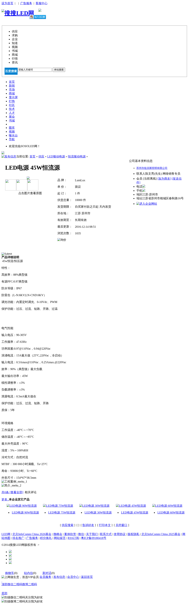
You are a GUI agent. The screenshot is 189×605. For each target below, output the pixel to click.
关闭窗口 (121, 525)
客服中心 (41, 3)
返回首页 (87, 576)
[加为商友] (164, 178)
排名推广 (18, 538)
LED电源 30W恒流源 (98, 512)
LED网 (5, 534)
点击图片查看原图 (30, 193)
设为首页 (7, 3)
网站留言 (60, 538)
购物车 (9, 573)
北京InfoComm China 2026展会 (31, 534)
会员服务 (45, 576)
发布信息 (59, 576)
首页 (32, 156)
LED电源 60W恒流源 (171, 512)
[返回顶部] (1, 580)
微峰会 (57, 534)
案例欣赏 (70, 534)
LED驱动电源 (56, 156)
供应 (41, 156)
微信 (81, 534)
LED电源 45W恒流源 (134, 512)
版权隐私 (133, 534)
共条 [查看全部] (12, 492)
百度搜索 (11, 71)
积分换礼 (46, 538)
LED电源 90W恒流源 (25, 512)
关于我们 (92, 534)
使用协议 (120, 534)
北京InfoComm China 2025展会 (160, 534)
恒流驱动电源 (77, 156)
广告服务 (26, 3)
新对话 (46, 573)
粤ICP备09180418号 (93, 538)
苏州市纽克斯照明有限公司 (151, 168)
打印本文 (105, 525)
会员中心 (73, 576)
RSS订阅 (73, 538)
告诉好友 (88, 525)
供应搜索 (67, 525)
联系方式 (106, 534)
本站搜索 (59, 69)
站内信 (28, 573)
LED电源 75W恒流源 (61, 512)
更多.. (5, 499)
